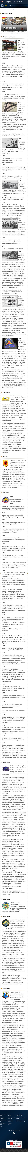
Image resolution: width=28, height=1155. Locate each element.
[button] (13, 3)
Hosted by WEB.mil (13, 1140)
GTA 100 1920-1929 (10, 28)
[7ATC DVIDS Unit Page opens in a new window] (14, 1133)
